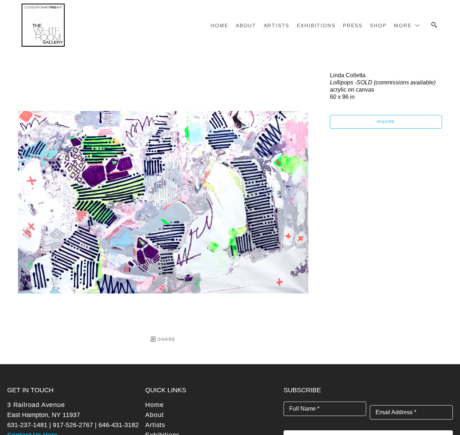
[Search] (434, 25)
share (165, 339)
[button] (407, 25)
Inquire (386, 122)
